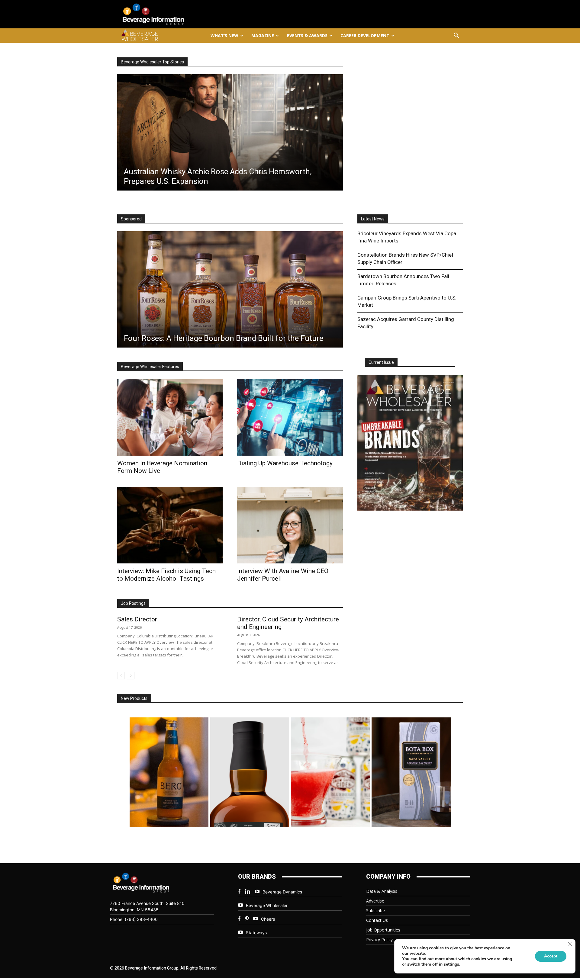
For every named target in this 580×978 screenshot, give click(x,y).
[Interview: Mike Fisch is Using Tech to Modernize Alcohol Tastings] (170, 525)
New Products (134, 698)
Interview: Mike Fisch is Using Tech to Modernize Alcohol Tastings (166, 574)
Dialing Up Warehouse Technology (285, 463)
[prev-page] (121, 675)
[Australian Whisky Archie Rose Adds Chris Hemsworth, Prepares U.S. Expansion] (230, 132)
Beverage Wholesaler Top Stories (152, 61)
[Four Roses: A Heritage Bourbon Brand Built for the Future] (230, 289)
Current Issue (381, 362)
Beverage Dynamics (282, 891)
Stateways (256, 932)
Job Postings (133, 603)
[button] (456, 35)
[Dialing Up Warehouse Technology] (290, 417)
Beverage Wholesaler (267, 905)
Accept (550, 956)
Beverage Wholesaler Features (150, 366)
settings (451, 964)
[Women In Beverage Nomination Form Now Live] (170, 417)
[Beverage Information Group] (173, 14)
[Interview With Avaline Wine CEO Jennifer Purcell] (290, 525)
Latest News (373, 218)
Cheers (268, 919)
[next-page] (130, 675)
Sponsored (131, 218)
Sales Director (137, 619)
